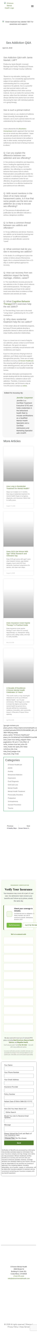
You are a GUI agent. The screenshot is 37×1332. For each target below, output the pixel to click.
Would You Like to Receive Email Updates (16, 1116)
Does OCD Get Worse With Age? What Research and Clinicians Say (17, 554)
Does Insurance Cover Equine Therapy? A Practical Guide (18, 624)
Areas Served (25, 1327)
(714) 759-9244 (22, 1045)
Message (7, 1125)
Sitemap (29, 1324)
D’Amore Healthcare (26, 361)
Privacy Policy (13, 1327)
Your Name (8, 1065)
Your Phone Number (11, 1072)
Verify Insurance (14, 925)
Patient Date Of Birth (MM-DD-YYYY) (18, 1101)
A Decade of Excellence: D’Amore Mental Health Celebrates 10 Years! (16, 690)
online (25, 386)
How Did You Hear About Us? (15, 1109)
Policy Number (9, 1094)
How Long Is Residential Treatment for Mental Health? (17, 487)
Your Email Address (11, 1080)
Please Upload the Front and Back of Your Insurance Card (18, 1134)
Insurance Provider (11, 1087)
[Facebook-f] (10, 1285)
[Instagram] (16, 1285)
